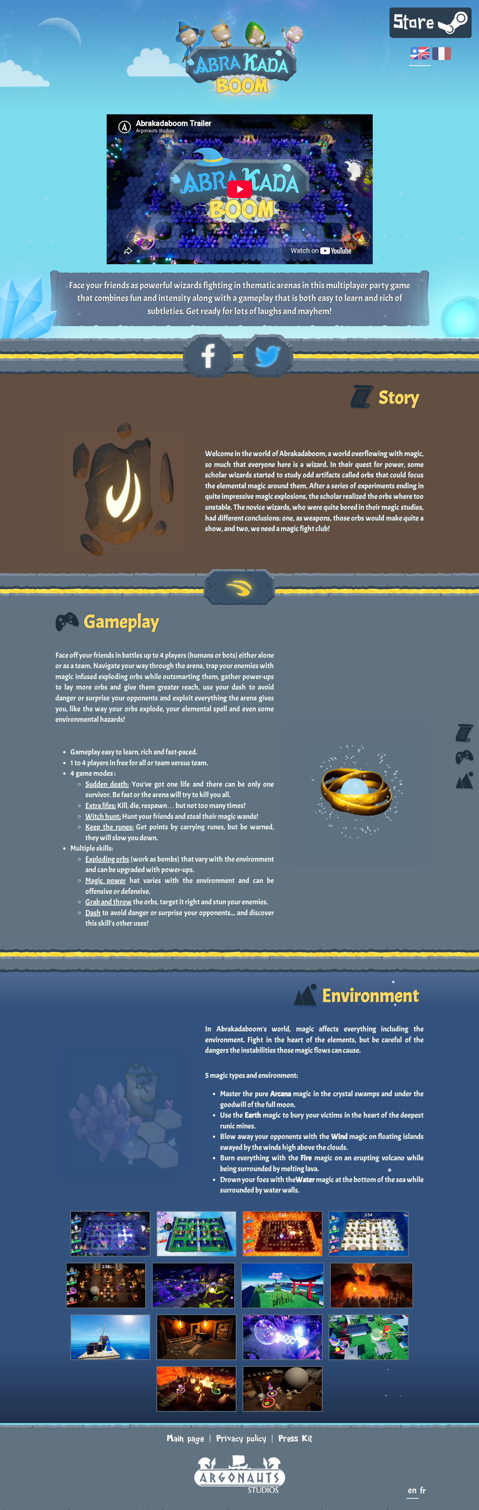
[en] (420, 55)
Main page (185, 1439)
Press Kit (295, 1439)
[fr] (441, 56)
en (412, 1490)
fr (423, 1490)
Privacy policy (241, 1439)
